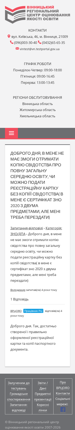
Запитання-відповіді (26, 228)
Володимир (17, 290)
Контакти (63, 393)
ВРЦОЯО (16, 311)
